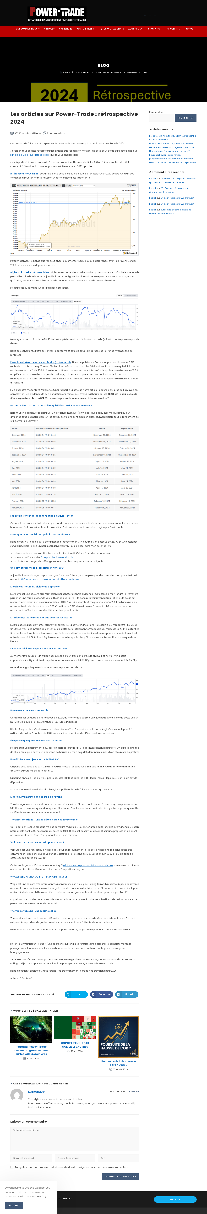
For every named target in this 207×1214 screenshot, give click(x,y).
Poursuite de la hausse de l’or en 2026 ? (118, 1063)
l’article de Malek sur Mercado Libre (30, 154)
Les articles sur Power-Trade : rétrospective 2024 (120, 72)
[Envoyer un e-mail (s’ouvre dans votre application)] (155, 14)
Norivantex (36, 1092)
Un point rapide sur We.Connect (177, 197)
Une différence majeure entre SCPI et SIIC (34, 759)
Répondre (134, 1091)
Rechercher (156, 112)
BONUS (175, 1199)
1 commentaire (56, 133)
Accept (14, 1205)
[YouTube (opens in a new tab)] (150, 14)
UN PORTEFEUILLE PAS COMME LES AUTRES (75, 1044)
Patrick (152, 178)
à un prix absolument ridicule (57, 557)
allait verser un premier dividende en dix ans (88, 865)
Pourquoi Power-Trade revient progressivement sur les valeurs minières (31, 1050)
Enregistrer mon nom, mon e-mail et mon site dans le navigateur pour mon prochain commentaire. (72, 1167)
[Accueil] (61, 72)
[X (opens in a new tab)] (145, 14)
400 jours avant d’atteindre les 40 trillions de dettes (50, 579)
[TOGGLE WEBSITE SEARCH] (17, 34)
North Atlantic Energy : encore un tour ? (169, 151)
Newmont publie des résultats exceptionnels (172, 162)
